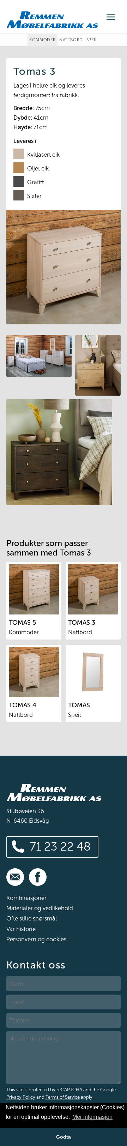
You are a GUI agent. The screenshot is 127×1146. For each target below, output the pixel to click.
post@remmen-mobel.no (15, 877)
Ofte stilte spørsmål (31, 918)
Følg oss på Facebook (38, 877)
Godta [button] (63, 1137)
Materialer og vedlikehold (39, 908)
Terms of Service (63, 1097)
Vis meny (111, 17)
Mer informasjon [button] (92, 1117)
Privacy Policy (20, 1097)
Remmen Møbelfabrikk (52, 19)
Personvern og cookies (36, 939)
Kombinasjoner (26, 897)
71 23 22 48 (60, 846)
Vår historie (21, 928)
